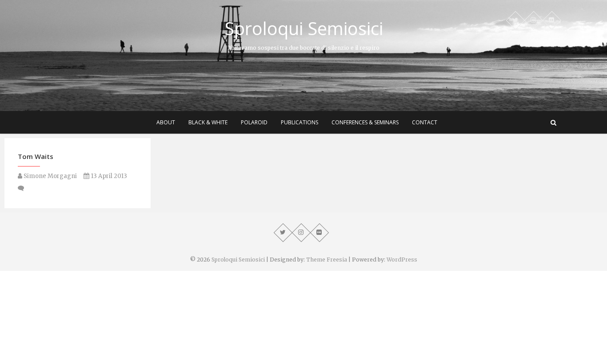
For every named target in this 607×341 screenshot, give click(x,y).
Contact (424, 122)
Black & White (208, 122)
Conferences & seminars (365, 122)
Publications (299, 122)
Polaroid (254, 122)
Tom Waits (35, 156)
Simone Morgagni (49, 176)
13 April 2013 (108, 176)
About (165, 122)
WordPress (402, 259)
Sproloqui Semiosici (303, 28)
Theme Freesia (326, 259)
